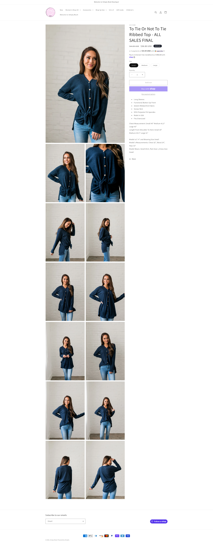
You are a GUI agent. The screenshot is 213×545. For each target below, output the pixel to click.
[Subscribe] (82, 521)
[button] (73, 10)
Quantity (132, 70)
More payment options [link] (148, 94)
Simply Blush (54, 540)
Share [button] (134, 159)
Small (135, 65)
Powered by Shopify (63, 540)
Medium (146, 65)
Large (156, 65)
